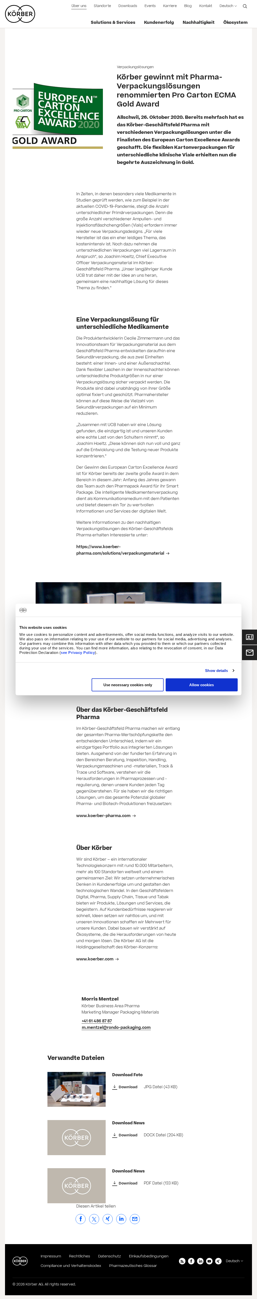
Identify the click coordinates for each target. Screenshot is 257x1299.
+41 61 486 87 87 (97, 1021)
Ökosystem (235, 23)
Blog (188, 6)
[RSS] (182, 1261)
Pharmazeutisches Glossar (133, 1265)
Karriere (170, 6)
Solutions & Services (113, 23)
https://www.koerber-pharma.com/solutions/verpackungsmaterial (120, 550)
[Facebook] (191, 1261)
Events (150, 6)
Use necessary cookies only (127, 685)
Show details (216, 670)
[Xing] (218, 1261)
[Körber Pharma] (20, 14)
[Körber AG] (20, 1261)
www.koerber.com (94, 959)
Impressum (51, 1256)
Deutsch (226, 6)
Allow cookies (201, 685)
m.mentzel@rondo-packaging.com (116, 1027)
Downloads (127, 6)
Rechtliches (79, 1256)
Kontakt (205, 6)
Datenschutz (109, 1256)
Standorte (102, 6)
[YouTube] (209, 1261)
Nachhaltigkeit (199, 23)
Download (128, 1087)
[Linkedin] (200, 1261)
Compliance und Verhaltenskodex (71, 1265)
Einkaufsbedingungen (148, 1256)
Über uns (79, 6)
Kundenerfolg (159, 23)
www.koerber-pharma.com (103, 816)
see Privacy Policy (78, 652)
